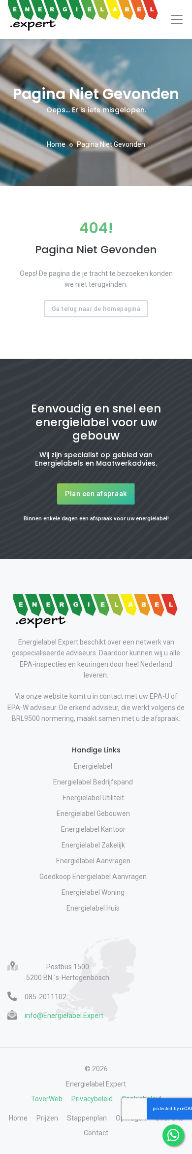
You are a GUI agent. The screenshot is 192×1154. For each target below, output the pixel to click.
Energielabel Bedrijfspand (93, 782)
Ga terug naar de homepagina (96, 308)
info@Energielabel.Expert (64, 1015)
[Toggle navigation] (176, 19)
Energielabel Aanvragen (93, 861)
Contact (96, 1133)
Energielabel (93, 766)
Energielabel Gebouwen (93, 813)
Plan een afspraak (96, 494)
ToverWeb (47, 1099)
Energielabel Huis (93, 908)
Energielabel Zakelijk (93, 845)
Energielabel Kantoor (93, 829)
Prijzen (47, 1118)
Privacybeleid (92, 1099)
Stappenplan (87, 1118)
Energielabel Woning (93, 892)
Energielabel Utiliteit (93, 798)
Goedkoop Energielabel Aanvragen (93, 877)
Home (56, 144)
